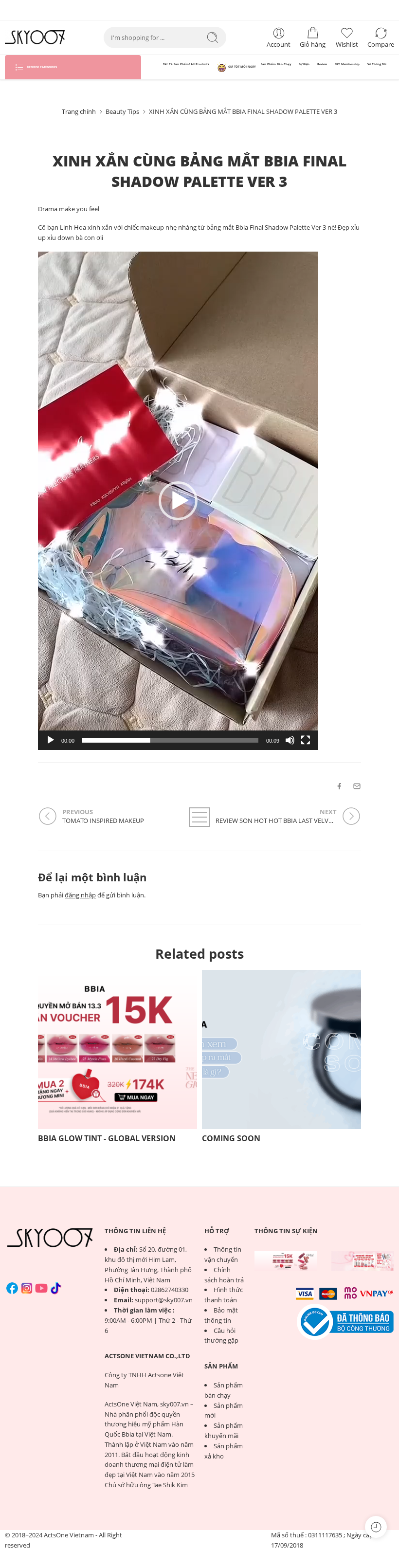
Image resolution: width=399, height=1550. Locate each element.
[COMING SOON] (281, 1049)
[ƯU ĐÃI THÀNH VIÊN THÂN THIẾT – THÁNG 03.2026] (362, 1261)
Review (322, 64)
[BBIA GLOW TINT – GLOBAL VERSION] (285, 1261)
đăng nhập (80, 895)
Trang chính (79, 111)
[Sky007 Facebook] (12, 1288)
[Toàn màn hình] (305, 740)
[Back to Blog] (199, 817)
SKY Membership (347, 64)
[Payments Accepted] (345, 1321)
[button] (178, 500)
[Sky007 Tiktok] (56, 1288)
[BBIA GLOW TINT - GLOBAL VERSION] (117, 1049)
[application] (178, 501)
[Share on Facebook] (339, 786)
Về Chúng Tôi (376, 64)
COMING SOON (231, 1138)
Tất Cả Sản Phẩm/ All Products (186, 64)
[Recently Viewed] (376, 1527)
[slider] (170, 740)
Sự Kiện (304, 64)
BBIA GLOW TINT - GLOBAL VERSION (107, 1138)
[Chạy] (50, 740)
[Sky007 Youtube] (41, 1288)
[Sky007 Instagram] (26, 1288)
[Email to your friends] (357, 786)
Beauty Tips (122, 111)
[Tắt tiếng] (290, 740)
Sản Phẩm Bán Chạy (276, 64)
